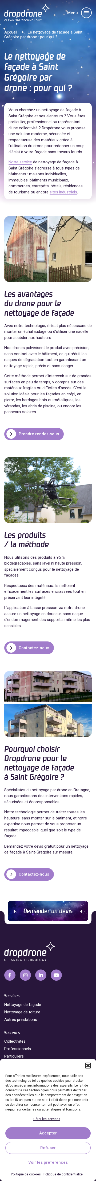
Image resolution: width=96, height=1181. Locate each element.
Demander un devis (48, 911)
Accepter (48, 1133)
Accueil (10, 32)
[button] (88, 1065)
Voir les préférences (48, 1162)
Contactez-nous (34, 647)
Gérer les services (46, 1119)
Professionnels (17, 1048)
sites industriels (63, 192)
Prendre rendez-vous (39, 434)
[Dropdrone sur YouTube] (56, 975)
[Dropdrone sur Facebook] (9, 975)
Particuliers (14, 1056)
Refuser (48, 1147)
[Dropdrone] (27, 12)
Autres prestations (20, 1019)
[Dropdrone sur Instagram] (25, 975)
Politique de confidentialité (63, 1174)
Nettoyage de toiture (22, 1012)
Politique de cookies (26, 1174)
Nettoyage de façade (22, 1004)
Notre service (20, 162)
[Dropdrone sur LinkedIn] (40, 975)
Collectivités (15, 1041)
